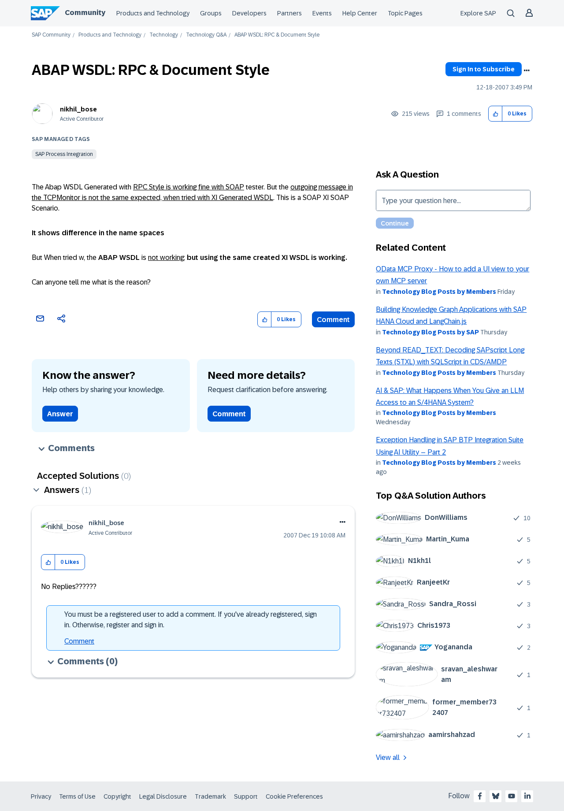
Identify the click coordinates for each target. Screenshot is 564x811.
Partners (289, 13)
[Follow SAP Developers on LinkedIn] (527, 796)
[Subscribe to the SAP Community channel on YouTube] (511, 796)
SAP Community (51, 35)
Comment (333, 319)
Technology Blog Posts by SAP (430, 332)
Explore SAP (478, 13)
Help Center (359, 13)
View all (388, 757)
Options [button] (526, 70)
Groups (211, 13)
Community (85, 12)
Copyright (117, 796)
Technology (163, 35)
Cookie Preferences (294, 796)
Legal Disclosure (163, 796)
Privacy (41, 796)
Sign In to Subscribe (484, 69)
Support (246, 796)
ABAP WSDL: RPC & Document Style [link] (276, 35)
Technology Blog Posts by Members (439, 291)
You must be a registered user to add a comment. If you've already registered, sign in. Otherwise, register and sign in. (190, 620)
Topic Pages (405, 13)
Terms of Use (77, 796)
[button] (495, 114)
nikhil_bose (78, 109)
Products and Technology (152, 13)
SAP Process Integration (64, 154)
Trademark (210, 796)
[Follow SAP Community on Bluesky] (495, 796)
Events (322, 13)
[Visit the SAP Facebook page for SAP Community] (479, 796)
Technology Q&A (206, 35)
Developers (249, 13)
